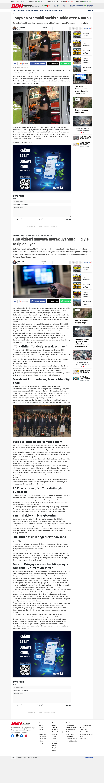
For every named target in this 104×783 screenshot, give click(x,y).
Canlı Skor (83, 739)
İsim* (14, 198)
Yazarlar (54, 727)
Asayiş (36, 10)
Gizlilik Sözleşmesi (85, 725)
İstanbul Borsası (71, 730)
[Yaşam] (82, 79)
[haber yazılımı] (89, 757)
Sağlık (54, 736)
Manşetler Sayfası (71, 727)
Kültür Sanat (42, 739)
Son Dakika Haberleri (86, 734)
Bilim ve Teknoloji (57, 732)
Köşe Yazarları (70, 723)
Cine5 (81, 736)
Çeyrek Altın (91, 5)
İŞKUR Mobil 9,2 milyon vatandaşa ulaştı (83, 129)
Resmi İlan (48, 10)
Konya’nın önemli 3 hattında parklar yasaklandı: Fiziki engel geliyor (86, 60)
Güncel (13, 10)
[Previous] (77, 131)
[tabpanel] (82, 125)
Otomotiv (55, 741)
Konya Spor (29, 10)
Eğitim (54, 725)
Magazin (55, 730)
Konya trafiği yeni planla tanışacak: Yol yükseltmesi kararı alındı (86, 52)
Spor (40, 732)
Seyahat (54, 734)
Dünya (54, 723)
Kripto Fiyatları (70, 736)
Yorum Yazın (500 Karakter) (20, 204)
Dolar (56, 5)
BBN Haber (16, 14)
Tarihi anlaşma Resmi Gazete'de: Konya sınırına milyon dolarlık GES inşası (87, 68)
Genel (54, 745)
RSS (14, 757)
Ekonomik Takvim (71, 739)
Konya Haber (20, 10)
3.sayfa (41, 727)
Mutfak (54, 743)
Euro (64, 5)
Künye (81, 723)
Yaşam (41, 10)
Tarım (60, 10)
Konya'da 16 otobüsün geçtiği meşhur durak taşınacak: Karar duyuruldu (87, 35)
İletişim (82, 727)
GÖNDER (68, 219)
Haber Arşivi (83, 730)
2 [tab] (83, 132)
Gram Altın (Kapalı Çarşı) (78, 5)
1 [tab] (81, 132)
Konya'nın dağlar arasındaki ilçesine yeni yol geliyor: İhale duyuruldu (86, 43)
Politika (41, 741)
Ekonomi (55, 10)
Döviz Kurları (70, 732)
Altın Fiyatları (70, 734)
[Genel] (82, 331)
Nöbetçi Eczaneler (71, 741)
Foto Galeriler (70, 725)
